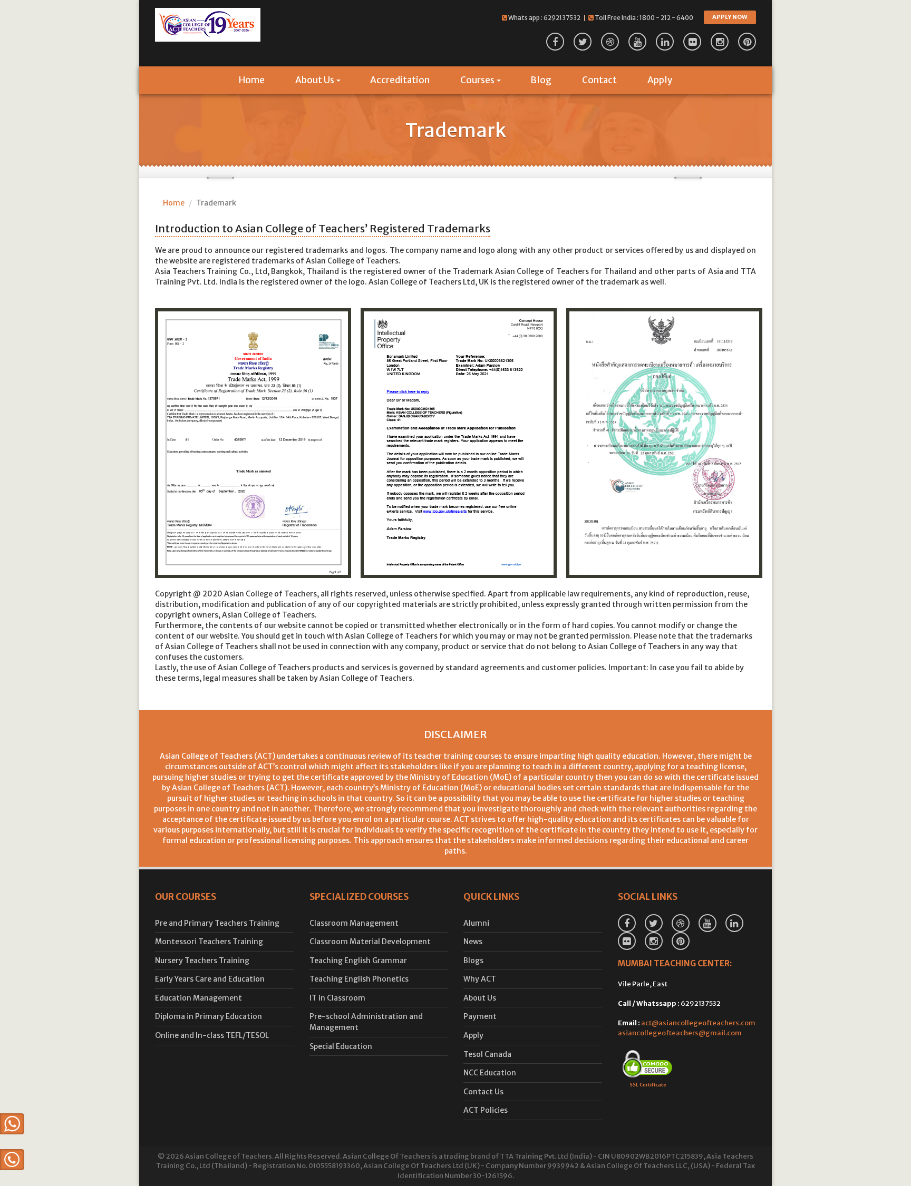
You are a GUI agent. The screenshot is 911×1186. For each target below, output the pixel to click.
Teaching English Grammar (358, 960)
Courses (477, 80)
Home (252, 80)
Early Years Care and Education (210, 979)
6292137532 (562, 18)
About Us (314, 80)
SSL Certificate (647, 1085)
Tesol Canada (487, 1054)
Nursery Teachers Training (202, 960)
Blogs (473, 960)
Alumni (476, 923)
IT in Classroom (337, 998)
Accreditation (400, 80)
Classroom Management (354, 923)
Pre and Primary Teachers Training (217, 923)
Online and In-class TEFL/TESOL (212, 1035)
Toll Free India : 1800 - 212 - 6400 (643, 18)
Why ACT (479, 979)
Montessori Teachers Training (209, 941)
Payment (480, 1016)
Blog (540, 80)
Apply (659, 80)
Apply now (730, 17)
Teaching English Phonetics (359, 979)
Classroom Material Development (370, 941)
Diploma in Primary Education (208, 1016)
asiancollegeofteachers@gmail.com (680, 1032)
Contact (599, 80)
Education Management (198, 998)
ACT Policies (485, 1110)
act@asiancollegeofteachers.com (698, 1022)
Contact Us (483, 1091)
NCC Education (489, 1072)
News (472, 941)
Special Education (340, 1046)
